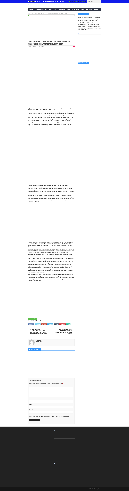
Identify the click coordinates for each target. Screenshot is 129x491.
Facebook (31, 324)
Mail (69, 324)
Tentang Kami (97, 489)
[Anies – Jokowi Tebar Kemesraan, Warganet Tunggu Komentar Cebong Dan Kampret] (81, 100)
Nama (31, 399)
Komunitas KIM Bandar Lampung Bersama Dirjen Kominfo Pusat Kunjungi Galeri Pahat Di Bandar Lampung (93, 69)
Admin (30, 46)
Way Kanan (42, 46)
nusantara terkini (86, 9)
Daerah (31, 9)
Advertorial (75, 9)
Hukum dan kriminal (41, 9)
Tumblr (57, 324)
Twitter (38, 324)
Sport (50, 9)
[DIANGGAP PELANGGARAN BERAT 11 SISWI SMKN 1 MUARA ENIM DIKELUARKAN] (81, 84)
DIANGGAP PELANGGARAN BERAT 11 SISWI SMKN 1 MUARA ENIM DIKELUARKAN (92, 85)
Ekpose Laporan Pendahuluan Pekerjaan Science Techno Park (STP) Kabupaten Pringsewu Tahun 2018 (38, 331)
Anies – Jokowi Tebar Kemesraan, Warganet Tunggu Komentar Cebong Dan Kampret (93, 100)
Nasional (62, 9)
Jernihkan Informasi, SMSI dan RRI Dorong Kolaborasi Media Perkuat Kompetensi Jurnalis (51, 365)
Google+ (44, 324)
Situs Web (31, 409)
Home (29, 13)
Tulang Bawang (92, 90)
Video (68, 9)
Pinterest (63, 324)
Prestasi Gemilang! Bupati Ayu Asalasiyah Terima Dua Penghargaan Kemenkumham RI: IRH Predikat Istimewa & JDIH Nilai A (67, 366)
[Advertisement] (51, 59)
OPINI (55, 9)
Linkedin (51, 324)
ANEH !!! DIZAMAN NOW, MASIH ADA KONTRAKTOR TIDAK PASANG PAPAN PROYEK (92, 77)
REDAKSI (96, 9)
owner (30, 373)
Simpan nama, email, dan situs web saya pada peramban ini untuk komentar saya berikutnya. (49, 416)
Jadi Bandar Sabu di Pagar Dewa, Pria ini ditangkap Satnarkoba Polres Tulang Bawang (92, 93)
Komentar (31, 386)
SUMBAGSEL (91, 66)
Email (30, 404)
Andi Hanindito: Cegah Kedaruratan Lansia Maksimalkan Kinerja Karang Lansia (63, 330)
